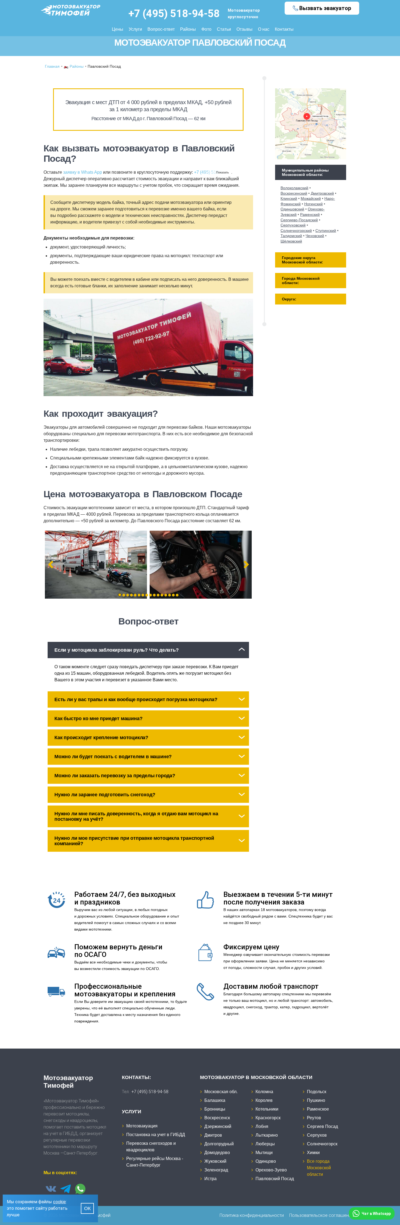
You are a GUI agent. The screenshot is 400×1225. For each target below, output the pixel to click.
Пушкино (316, 1100)
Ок (87, 1208)
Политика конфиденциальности (252, 1215)
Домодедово (217, 1152)
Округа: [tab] (289, 299)
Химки (313, 1152)
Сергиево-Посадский (299, 220)
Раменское (318, 1109)
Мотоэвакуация (142, 1126)
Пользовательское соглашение (321, 1215)
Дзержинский (217, 1126)
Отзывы (244, 29)
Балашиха (214, 1100)
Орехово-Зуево (271, 1170)
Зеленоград (216, 1170)
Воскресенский (294, 193)
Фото (206, 29)
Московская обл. (221, 1091)
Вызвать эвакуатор (325, 8)
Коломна (264, 1091)
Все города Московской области (319, 1168)
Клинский (289, 198)
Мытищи (264, 1152)
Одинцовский (292, 209)
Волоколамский (294, 188)
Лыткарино (267, 1135)
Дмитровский (322, 193)
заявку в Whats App (82, 172)
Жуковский (215, 1161)
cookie (59, 1201)
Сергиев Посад (322, 1126)
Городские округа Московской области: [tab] (302, 260)
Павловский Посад (275, 1178)
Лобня (262, 1126)
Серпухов (317, 1135)
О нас (263, 29)
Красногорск (268, 1117)
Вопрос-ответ (161, 29)
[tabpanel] (96, 565)
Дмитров (213, 1135)
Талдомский (291, 236)
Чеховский (315, 236)
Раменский (310, 214)
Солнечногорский (296, 230)
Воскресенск (217, 1117)
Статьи (224, 29)
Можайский (311, 198)
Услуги (135, 29)
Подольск (316, 1091)
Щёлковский (291, 241)
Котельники (267, 1109)
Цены (117, 29)
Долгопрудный (219, 1144)
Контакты (284, 29)
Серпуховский (293, 225)
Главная (52, 66)
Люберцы (265, 1144)
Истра (210, 1178)
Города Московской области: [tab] (301, 280)
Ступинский (325, 230)
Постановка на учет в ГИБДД (155, 1134)
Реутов (314, 1117)
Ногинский (313, 204)
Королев (264, 1100)
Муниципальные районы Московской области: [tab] (305, 172)
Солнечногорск (322, 1144)
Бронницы (214, 1109)
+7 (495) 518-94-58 (174, 13)
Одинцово (266, 1161)
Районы (188, 29)
